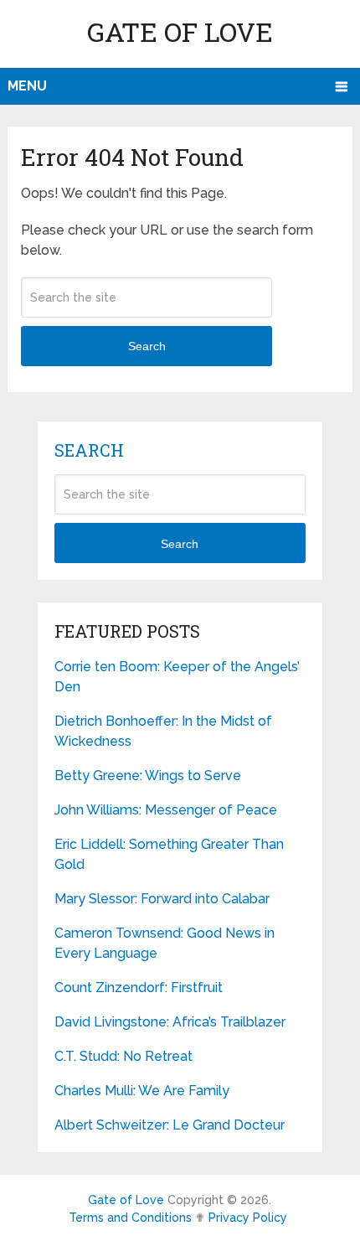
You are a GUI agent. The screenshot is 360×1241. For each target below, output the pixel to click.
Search (147, 346)
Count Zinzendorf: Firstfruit (138, 987)
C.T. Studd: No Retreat (123, 1056)
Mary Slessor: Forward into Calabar (162, 899)
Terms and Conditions (130, 1217)
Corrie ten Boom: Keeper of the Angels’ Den (177, 677)
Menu (27, 86)
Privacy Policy (247, 1217)
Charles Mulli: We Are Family (141, 1091)
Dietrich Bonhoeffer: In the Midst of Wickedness (163, 731)
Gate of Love (180, 31)
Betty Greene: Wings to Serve (147, 775)
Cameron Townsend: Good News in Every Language (164, 943)
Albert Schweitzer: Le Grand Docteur (169, 1125)
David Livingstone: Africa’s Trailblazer (169, 1022)
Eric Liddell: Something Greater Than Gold (169, 854)
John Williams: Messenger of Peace (165, 810)
